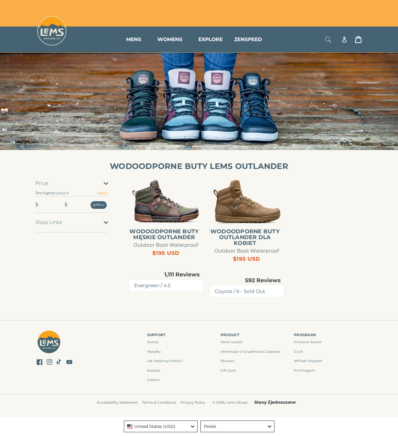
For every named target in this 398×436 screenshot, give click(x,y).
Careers (153, 380)
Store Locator (323, 6)
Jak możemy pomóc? (165, 361)
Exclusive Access (307, 342)
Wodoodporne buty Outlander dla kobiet (245, 237)
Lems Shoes (236, 402)
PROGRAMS (305, 335)
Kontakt (153, 370)
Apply (99, 205)
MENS (133, 39)
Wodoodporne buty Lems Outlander (199, 166)
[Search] (328, 39)
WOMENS (169, 39)
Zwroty (153, 342)
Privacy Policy (193, 402)
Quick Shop (168, 216)
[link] (166, 201)
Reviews (228, 361)
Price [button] (41, 183)
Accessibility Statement (117, 402)
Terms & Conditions (159, 402)
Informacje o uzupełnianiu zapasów (250, 351)
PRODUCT (230, 335)
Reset (102, 193)
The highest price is (52, 193)
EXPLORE (210, 39)
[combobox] (161, 426)
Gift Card (228, 370)
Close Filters (48, 176)
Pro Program (304, 370)
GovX (298, 351)
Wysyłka (154, 351)
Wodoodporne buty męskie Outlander (164, 234)
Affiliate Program (308, 361)
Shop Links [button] (48, 222)
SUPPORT (156, 335)
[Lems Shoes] (49, 342)
